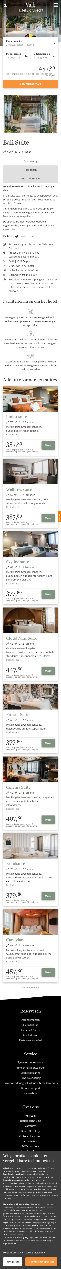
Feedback (59, 516)
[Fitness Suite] (30, 697)
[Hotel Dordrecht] (31, 8)
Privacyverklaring (31, 1077)
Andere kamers (30, 987)
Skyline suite (17, 562)
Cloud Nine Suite (21, 639)
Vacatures (30, 1126)
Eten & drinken (30, 1035)
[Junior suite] (30, 399)
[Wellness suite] (30, 471)
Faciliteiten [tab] (30, 169)
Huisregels (30, 1115)
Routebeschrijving (30, 1120)
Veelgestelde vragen (30, 1136)
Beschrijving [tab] (30, 161)
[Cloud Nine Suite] (30, 620)
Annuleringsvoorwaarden (30, 1067)
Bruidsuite (15, 864)
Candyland (16, 940)
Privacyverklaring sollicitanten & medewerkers (31, 1083)
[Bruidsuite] (30, 846)
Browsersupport (30, 1088)
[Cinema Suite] (30, 769)
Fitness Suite (17, 715)
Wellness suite (19, 490)
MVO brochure (30, 1146)
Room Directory (30, 1131)
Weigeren (13, 1261)
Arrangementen (31, 1019)
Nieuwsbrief (31, 1093)
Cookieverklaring (15, 1234)
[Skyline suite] (30, 544)
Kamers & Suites (30, 1030)
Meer (48, 445)
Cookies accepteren (41, 1261)
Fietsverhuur (30, 1025)
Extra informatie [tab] (30, 178)
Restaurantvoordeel (30, 1040)
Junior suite (16, 417)
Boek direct (12, 434)
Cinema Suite (18, 788)
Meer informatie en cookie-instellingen (25, 1252)
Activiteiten (30, 1141)
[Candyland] (30, 922)
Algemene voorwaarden (30, 1062)
